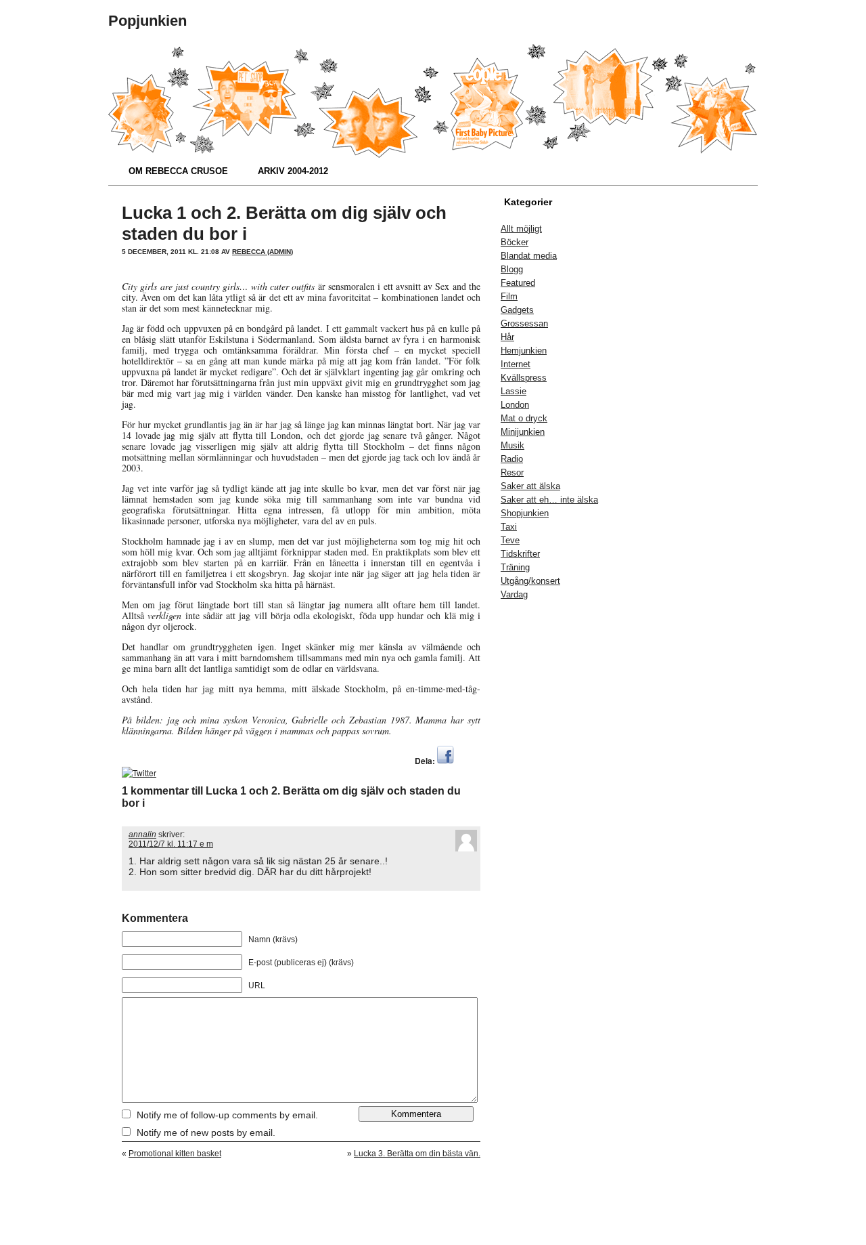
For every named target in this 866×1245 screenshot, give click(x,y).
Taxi (509, 527)
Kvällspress (524, 378)
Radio (512, 459)
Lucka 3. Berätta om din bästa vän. (417, 1153)
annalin (142, 834)
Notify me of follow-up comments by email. (227, 1115)
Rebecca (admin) (262, 251)
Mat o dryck (524, 418)
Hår (507, 337)
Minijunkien (523, 432)
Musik (512, 445)
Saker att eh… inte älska (549, 499)
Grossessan (524, 323)
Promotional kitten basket (175, 1153)
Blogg (512, 269)
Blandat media (529, 256)
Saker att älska (530, 486)
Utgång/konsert (530, 581)
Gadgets (517, 310)
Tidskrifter (520, 554)
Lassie (513, 391)
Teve (510, 540)
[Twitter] (139, 772)
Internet (515, 364)
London (515, 405)
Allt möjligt (521, 229)
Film (509, 296)
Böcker (514, 242)
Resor (512, 472)
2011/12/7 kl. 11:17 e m (171, 844)
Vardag (514, 594)
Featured (518, 283)
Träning (515, 567)
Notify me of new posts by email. (206, 1132)
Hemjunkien (524, 350)
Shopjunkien (525, 513)
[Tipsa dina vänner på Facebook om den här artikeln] (445, 760)
